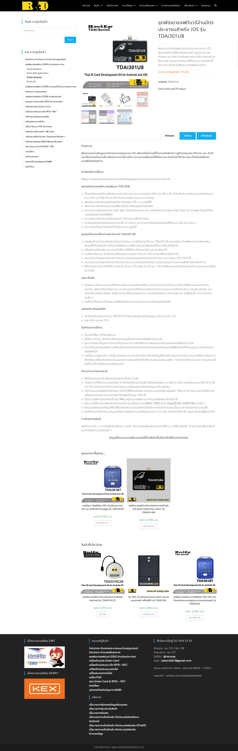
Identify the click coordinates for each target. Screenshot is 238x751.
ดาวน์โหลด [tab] (206, 136)
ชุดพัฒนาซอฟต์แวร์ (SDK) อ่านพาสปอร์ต (43, 96)
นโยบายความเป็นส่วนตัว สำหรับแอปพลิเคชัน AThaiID (117, 725)
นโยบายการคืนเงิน (98, 713)
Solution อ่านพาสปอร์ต (36, 91)
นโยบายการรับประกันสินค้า (103, 709)
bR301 (148, 403)
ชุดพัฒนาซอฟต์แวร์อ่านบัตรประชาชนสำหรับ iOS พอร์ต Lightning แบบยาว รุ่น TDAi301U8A (149, 509)
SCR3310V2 (189, 403)
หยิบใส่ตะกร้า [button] (102, 523)
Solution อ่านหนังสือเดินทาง (104, 652)
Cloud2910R (174, 403)
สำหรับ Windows (34, 69)
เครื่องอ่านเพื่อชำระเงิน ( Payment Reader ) (45, 136)
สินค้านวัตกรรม (32, 156)
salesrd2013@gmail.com (176, 661)
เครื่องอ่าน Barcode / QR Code (39, 131)
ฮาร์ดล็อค (29, 151)
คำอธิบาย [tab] (169, 136)
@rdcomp (170, 657)
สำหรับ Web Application (37, 73)
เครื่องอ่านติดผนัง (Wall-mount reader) (43, 141)
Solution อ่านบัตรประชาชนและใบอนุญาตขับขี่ (45, 59)
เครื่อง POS (95, 677)
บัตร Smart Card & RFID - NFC (39, 146)
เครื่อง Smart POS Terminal (38, 126)
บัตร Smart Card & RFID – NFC (107, 681)
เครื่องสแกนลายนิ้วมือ (35, 121)
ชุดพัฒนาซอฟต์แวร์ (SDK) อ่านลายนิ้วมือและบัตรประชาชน (50, 86)
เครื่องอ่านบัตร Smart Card (37, 106)
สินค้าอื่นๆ (29, 166)
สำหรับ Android (34, 77)
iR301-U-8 (159, 403)
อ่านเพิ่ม (103, 614)
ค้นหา (70, 39)
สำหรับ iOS (31, 81)
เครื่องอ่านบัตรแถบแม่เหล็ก (37, 116)
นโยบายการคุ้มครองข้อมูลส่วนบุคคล (108, 705)
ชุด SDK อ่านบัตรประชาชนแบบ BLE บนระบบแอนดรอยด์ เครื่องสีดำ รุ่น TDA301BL (148, 598)
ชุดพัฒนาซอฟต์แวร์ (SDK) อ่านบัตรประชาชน (44, 64)
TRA (121, 399)
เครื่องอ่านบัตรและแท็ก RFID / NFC (41, 111)
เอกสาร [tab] (187, 136)
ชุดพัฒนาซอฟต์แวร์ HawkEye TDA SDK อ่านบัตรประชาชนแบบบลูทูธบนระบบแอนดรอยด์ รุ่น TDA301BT (194, 600)
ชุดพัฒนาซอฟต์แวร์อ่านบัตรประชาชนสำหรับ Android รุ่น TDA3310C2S (103, 598)
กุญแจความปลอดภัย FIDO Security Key (43, 101)
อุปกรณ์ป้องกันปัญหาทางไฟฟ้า (38, 161)
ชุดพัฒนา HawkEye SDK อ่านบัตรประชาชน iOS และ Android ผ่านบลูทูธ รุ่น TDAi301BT (102, 507)
